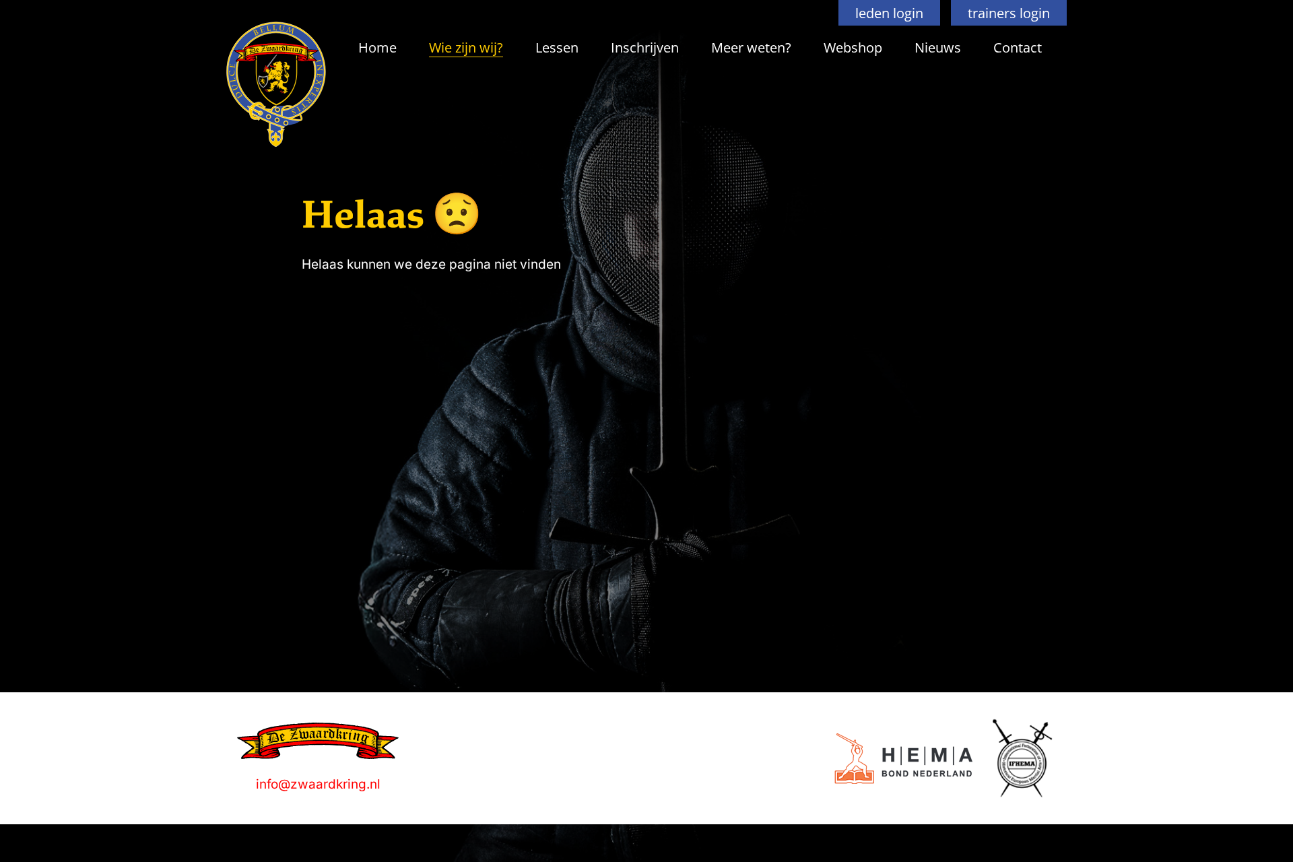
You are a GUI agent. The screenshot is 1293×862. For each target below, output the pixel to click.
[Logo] (903, 758)
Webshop (853, 47)
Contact (1017, 47)
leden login (889, 12)
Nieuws (938, 47)
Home (377, 47)
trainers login (1009, 12)
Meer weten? (751, 47)
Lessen (556, 47)
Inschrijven (645, 47)
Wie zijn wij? (466, 47)
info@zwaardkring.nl (318, 784)
